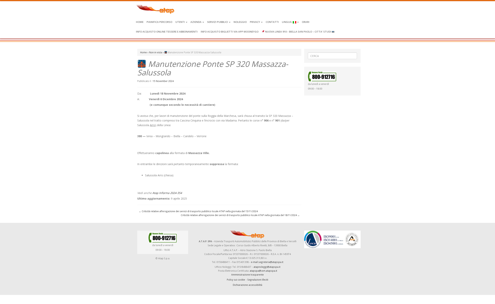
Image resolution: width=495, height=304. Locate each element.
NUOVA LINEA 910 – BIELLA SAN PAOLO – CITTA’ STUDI (298, 31)
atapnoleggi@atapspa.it (266, 266)
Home (139, 22)
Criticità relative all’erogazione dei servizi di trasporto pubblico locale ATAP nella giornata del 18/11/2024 (240, 215)
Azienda (196, 22)
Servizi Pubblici (218, 22)
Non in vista (155, 52)
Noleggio (240, 22)
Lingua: (287, 22)
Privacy (255, 22)
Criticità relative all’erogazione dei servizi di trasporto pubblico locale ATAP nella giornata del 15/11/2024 (198, 211)
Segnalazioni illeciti (257, 279)
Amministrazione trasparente (247, 274)
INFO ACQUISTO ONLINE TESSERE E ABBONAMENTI (167, 31)
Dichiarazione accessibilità (247, 284)
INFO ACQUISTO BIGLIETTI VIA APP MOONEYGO (230, 31)
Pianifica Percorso (159, 22)
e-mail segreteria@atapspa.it (267, 262)
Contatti (272, 22)
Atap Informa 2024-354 (167, 193)
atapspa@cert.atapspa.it (263, 270)
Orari (305, 22)
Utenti (180, 22)
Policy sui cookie (236, 279)
